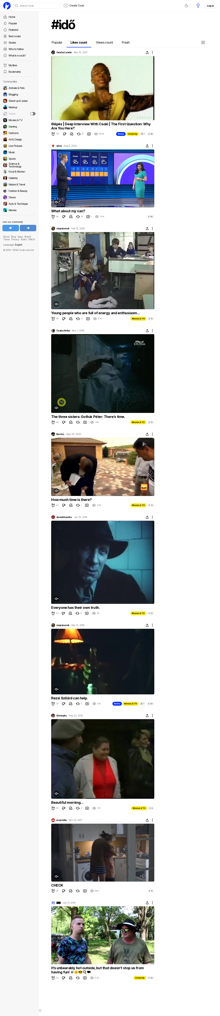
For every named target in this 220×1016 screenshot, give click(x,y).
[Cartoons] (19, 133)
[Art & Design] (19, 139)
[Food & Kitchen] (19, 171)
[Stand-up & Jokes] (19, 101)
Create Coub (76, 5)
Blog (13, 236)
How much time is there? (71, 500)
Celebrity (132, 134)
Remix (121, 134)
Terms (6, 239)
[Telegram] (28, 228)
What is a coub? (17, 55)
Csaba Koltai (63, 331)
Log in (210, 5)
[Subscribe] (32, 113)
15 (151, 318)
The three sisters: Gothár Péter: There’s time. (88, 417)
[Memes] (19, 210)
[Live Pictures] (19, 146)
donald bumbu (64, 517)
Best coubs (15, 36)
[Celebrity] (19, 178)
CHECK (57, 885)
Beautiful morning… (67, 802)
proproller (61, 820)
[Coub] (7, 5)
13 (151, 505)
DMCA (31, 239)
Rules (24, 239)
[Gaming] (19, 126)
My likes (13, 65)
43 (150, 977)
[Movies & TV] (19, 120)
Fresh (126, 42)
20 (150, 703)
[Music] (19, 152)
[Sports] (19, 159)
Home (12, 16)
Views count (104, 42)
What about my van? (68, 211)
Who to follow (16, 49)
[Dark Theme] (186, 5)
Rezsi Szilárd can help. (69, 698)
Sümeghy (61, 715)
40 (150, 216)
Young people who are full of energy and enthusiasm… (95, 313)
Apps (20, 236)
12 (150, 422)
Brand (28, 236)
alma (59, 146)
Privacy (15, 239)
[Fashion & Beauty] (19, 191)
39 (150, 134)
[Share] (147, 52)
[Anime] (19, 113)
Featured (13, 29)
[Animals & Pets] (19, 88)
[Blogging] (19, 94)
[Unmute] (56, 202)
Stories (12, 42)
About (6, 236)
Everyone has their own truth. (75, 607)
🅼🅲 (58, 903)
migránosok (62, 228)
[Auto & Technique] (19, 204)
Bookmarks (15, 71)
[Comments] (72, 134)
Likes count (79, 42)
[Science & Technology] (19, 165)
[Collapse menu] (40, 1010)
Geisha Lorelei (64, 52)
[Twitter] (10, 228)
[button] (203, 42)
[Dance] (19, 197)
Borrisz (60, 434)
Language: (12, 244)
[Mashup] (19, 107)
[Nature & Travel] (19, 184)
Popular (13, 23)
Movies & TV (138, 318)
